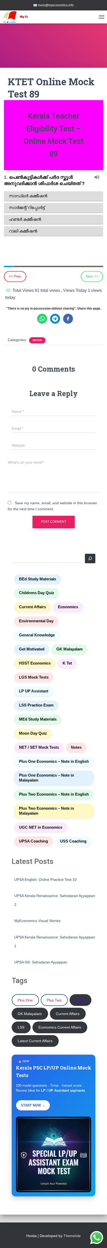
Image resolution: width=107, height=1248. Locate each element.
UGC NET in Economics (40, 827)
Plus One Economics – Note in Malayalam (46, 777)
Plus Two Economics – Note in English (54, 794)
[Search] (90, 558)
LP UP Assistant (33, 691)
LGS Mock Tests (34, 677)
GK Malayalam (69, 649)
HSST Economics (35, 663)
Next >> (92, 276)
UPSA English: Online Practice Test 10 (45, 879)
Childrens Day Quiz (36, 593)
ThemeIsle (72, 1236)
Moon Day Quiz (33, 733)
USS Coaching (73, 841)
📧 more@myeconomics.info (53, 5)
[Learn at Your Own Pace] (23, 16)
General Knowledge (37, 635)
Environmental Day (36, 621)
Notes (37, 340)
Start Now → (33, 1105)
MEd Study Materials (38, 719)
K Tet (67, 663)
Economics (68, 607)
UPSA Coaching (33, 841)
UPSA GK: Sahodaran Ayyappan (40, 962)
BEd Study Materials (37, 579)
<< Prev (15, 276)
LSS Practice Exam (36, 705)
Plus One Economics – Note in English (54, 761)
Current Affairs (32, 607)
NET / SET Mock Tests (39, 747)
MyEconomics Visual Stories (37, 921)
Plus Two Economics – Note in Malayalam (46, 810)
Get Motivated (31, 649)
